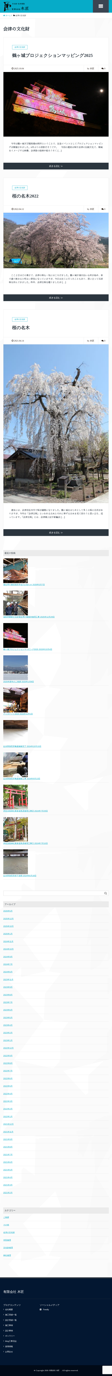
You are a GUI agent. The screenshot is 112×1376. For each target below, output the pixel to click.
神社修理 (7, 1255)
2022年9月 (8, 1056)
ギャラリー (10, 1336)
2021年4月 (8, 1177)
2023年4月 (8, 1025)
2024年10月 (8, 949)
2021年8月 (8, 1147)
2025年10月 (8, 926)
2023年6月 (8, 1010)
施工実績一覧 (11, 1315)
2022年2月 (8, 1109)
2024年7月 (8, 964)
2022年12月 (8, 1048)
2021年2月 (8, 1193)
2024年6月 (8, 972)
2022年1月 (8, 1116)
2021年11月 (8, 1132)
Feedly (46, 1309)
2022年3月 (8, 1101)
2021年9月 (8, 1139)
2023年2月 (8, 1033)
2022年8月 (8, 1063)
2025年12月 (8, 919)
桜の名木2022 (25, 195)
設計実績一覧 (11, 1320)
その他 (6, 1225)
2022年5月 (8, 1086)
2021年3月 (8, 1185)
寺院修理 (7, 1240)
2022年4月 (8, 1094)
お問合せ (9, 1352)
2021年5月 (8, 1170)
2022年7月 (8, 1071)
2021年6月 (8, 1162)
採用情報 (9, 1346)
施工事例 (9, 1325)
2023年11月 (8, 979)
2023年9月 (8, 987)
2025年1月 (8, 934)
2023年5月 (8, 1018)
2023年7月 (8, 1002)
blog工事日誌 (11, 1341)
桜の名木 (21, 327)
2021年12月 (8, 1124)
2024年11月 (8, 941)
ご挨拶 (6, 1217)
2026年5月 (8, 911)
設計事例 (9, 1331)
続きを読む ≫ (56, 166)
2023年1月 (8, 1040)
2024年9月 (8, 957)
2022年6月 (8, 1078)
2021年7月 (8, 1155)
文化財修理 (8, 1248)
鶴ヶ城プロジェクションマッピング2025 (52, 55)
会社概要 (9, 1309)
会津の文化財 (9, 1232)
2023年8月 (8, 995)
